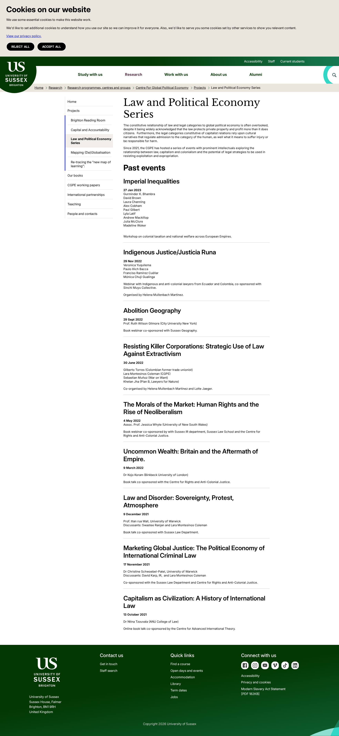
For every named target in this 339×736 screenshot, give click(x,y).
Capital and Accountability (90, 130)
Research (133, 74)
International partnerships (86, 195)
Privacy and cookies (256, 682)
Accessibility (253, 61)
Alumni (255, 74)
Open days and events (186, 671)
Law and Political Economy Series (91, 141)
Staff (271, 61)
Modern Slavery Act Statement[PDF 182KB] (263, 691)
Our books (75, 175)
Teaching (74, 204)
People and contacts (82, 214)
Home (71, 102)
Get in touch (108, 664)
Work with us (176, 74)
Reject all (20, 47)
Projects (73, 111)
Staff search (108, 671)
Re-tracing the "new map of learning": (91, 164)
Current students (292, 61)
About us (219, 74)
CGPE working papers (83, 185)
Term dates (178, 690)
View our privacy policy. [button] (23, 36)
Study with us (90, 74)
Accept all (51, 47)
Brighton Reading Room (88, 120)
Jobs (174, 697)
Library (175, 684)
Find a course (180, 664)
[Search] (331, 75)
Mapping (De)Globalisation (90, 152)
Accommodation (182, 677)
